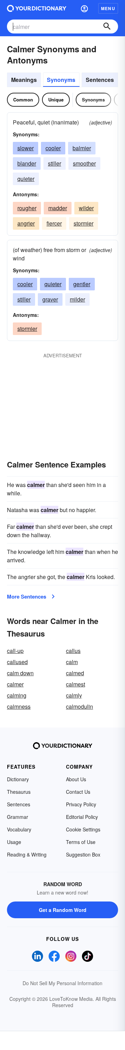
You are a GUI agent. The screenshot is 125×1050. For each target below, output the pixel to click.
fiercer (54, 223)
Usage (14, 841)
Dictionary (18, 779)
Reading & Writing (27, 854)
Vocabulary (19, 829)
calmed (75, 673)
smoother (84, 163)
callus (73, 651)
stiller (54, 163)
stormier (83, 223)
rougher (26, 208)
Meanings (24, 80)
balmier (82, 148)
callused (17, 662)
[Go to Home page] (36, 8)
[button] (84, 8)
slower (25, 148)
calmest (75, 684)
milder (77, 299)
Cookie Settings (83, 829)
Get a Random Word (62, 909)
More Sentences (26, 596)
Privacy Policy (81, 804)
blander (26, 163)
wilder (86, 208)
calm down (20, 673)
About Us (76, 779)
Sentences (100, 80)
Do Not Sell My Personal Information (62, 983)
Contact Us (78, 791)
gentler (81, 284)
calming (16, 695)
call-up (15, 651)
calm (72, 662)
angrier (26, 223)
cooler (53, 148)
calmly (74, 695)
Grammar (17, 816)
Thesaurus (19, 791)
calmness (19, 706)
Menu (108, 8)
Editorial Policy (82, 816)
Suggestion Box (83, 854)
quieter (25, 179)
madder (57, 208)
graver (50, 299)
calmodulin (79, 706)
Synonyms (61, 80)
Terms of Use (80, 841)
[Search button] (107, 26)
